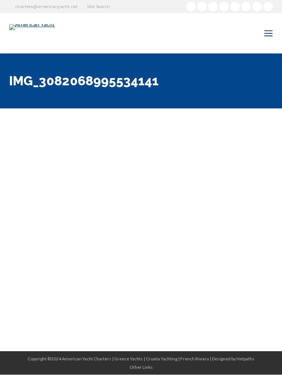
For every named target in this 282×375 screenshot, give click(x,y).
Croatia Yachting (161, 358)
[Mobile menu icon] (268, 33)
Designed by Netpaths (233, 358)
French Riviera (194, 358)
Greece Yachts (128, 358)
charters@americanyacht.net (46, 6)
